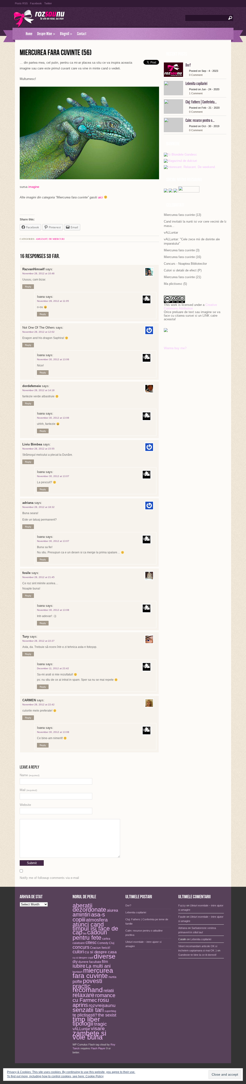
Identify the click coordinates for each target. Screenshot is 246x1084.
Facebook (36, 3)
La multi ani (98, 966)
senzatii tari (88, 1009)
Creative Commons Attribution (190, 306)
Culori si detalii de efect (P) (183, 270)
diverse (105, 956)
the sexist (107, 1014)
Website (25, 805)
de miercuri (56, 239)
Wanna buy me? (175, 348)
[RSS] (175, 191)
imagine (33, 187)
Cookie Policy (95, 1076)
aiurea (112, 910)
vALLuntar (171, 232)
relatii (109, 990)
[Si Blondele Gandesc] (180, 155)
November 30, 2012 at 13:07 (53, 476)
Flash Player (98, 1048)
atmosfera (97, 919)
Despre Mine (46, 33)
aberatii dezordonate (89, 907)
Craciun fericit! (100, 947)
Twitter (48, 3)
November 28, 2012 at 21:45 (38, 577)
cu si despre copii (83, 957)
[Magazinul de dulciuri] (180, 161)
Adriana (182, 928)
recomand (88, 990)
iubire (79, 966)
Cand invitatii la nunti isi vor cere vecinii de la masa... (195, 224)
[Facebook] (170, 191)
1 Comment (196, 93)
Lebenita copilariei (196, 83)
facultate (95, 962)
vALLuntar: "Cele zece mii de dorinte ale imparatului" (192, 241)
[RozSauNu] (17, 34)
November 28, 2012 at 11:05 (53, 301)
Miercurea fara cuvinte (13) (182, 215)
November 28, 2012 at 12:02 (38, 332)
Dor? (188, 65)
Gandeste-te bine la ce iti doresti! (197, 954)
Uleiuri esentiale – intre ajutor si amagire (143, 944)
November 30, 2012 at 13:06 (53, 359)
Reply (28, 286)
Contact (81, 33)
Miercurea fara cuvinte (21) (182, 277)
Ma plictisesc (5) (175, 284)
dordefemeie (31, 386)
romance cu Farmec (94, 998)
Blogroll (66, 33)
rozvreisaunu (102, 1005)
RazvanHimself (33, 269)
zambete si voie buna (89, 1035)
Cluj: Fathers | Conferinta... (201, 102)
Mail (28, 790)
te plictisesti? (85, 1015)
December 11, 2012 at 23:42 (53, 668)
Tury (25, 636)
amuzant (41, 239)
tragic (100, 1024)
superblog (110, 1011)
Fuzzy (182, 905)
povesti (92, 980)
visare (98, 1028)
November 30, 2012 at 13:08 (53, 610)
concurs (81, 947)
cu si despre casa (101, 952)
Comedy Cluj (105, 943)
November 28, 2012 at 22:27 (38, 641)
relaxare (83, 995)
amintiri (81, 914)
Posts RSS (21, 3)
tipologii (83, 1023)
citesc (91, 942)
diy (75, 961)
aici (100, 197)
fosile (26, 573)
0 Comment (196, 74)
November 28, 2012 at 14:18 (38, 390)
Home (29, 33)
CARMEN (29, 700)
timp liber (86, 1019)
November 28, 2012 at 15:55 (38, 448)
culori (78, 951)
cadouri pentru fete (90, 935)
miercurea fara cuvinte (93, 973)
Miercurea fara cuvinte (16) (182, 257)
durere (83, 962)
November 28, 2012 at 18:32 (38, 507)
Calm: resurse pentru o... (200, 120)
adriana (27, 503)
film (105, 961)
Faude (182, 916)
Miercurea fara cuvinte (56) (56, 52)
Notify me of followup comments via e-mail (49, 878)
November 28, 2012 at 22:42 (38, 704)
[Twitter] (166, 191)
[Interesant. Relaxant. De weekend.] (190, 167)
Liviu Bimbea (32, 444)
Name (29, 775)
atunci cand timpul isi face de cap (95, 928)
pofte (77, 981)
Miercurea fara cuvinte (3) (181, 250)
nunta (112, 977)
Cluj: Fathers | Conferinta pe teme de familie (146, 921)
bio (84, 933)
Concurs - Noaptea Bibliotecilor (185, 263)
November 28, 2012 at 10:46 (38, 273)
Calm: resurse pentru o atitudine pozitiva (144, 932)
